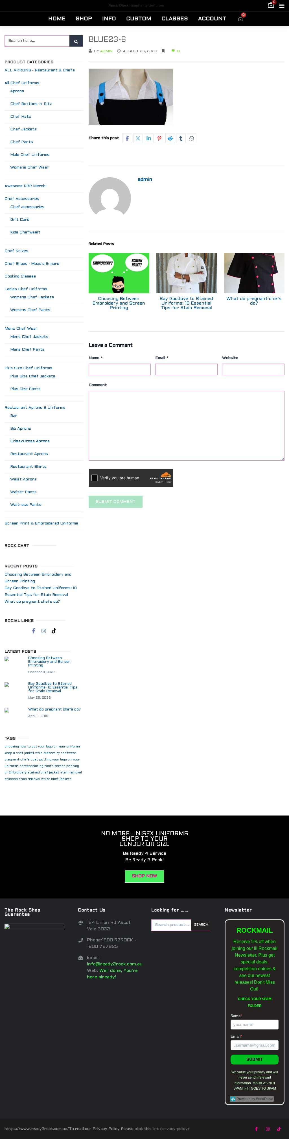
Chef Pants (21, 142)
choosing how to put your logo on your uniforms (42, 746)
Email (161, 358)
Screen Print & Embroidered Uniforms (41, 523)
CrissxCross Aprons (30, 441)
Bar (13, 416)
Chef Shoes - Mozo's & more (32, 264)
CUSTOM (138, 18)
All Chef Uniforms (22, 83)
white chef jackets (56, 779)
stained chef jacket (43, 772)
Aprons (17, 91)
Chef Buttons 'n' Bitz (31, 104)
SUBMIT (254, 1059)
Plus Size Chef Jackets (32, 376)
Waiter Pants (23, 492)
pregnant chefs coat (21, 759)
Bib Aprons (20, 428)
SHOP (84, 18)
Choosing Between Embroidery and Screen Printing (119, 303)
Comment (98, 385)
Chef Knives (16, 251)
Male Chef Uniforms (29, 155)
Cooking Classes (20, 276)
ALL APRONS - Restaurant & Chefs (40, 70)
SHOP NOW (144, 876)
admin (106, 51)
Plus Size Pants (25, 389)
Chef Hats (20, 117)
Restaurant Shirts (28, 467)
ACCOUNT (212, 18)
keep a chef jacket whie (24, 753)
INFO (109, 18)
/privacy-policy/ (174, 1129)
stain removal (71, 772)
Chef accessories (27, 207)
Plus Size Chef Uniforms (28, 368)
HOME (56, 18)
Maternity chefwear (60, 753)
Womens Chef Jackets (32, 297)
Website (230, 358)
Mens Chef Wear (21, 329)
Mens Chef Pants (27, 349)
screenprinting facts (36, 766)
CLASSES (174, 18)
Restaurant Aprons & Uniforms (35, 408)
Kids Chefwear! (25, 232)
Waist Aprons (23, 479)
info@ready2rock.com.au (115, 964)
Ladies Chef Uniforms (26, 289)
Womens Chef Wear (29, 167)
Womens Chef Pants (30, 310)
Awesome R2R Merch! (26, 186)
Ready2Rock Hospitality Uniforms (136, 5)
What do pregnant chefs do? (254, 301)
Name (96, 358)
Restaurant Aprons (29, 454)
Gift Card (19, 220)
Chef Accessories (22, 199)
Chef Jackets (23, 129)
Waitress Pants (25, 505)
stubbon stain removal (22, 779)
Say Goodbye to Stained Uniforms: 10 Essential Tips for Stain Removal (186, 303)
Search (201, 924)
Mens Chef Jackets (29, 337)
